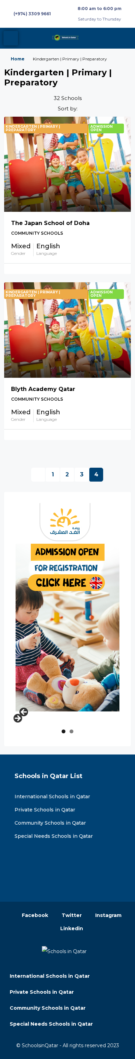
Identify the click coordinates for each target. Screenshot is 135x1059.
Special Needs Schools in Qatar (54, 836)
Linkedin (71, 928)
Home (18, 58)
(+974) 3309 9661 (32, 13)
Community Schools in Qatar (50, 823)
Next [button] (17, 719)
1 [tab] (63, 731)
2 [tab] (71, 731)
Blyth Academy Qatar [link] (43, 389)
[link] (67, 164)
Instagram (108, 915)
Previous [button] (24, 712)
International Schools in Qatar (52, 796)
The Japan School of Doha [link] (50, 223)
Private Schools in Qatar (45, 810)
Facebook (34, 915)
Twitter (71, 915)
